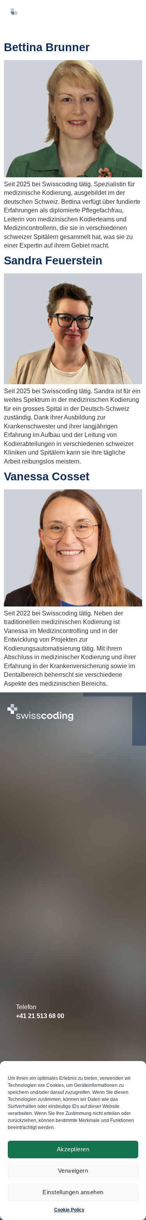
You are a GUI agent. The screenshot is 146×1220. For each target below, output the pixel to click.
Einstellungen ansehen (72, 1192)
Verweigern (73, 1170)
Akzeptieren (73, 1149)
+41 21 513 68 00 (40, 1016)
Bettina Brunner (47, 47)
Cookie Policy (69, 1210)
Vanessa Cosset (47, 476)
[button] (125, 9)
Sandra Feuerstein (53, 260)
